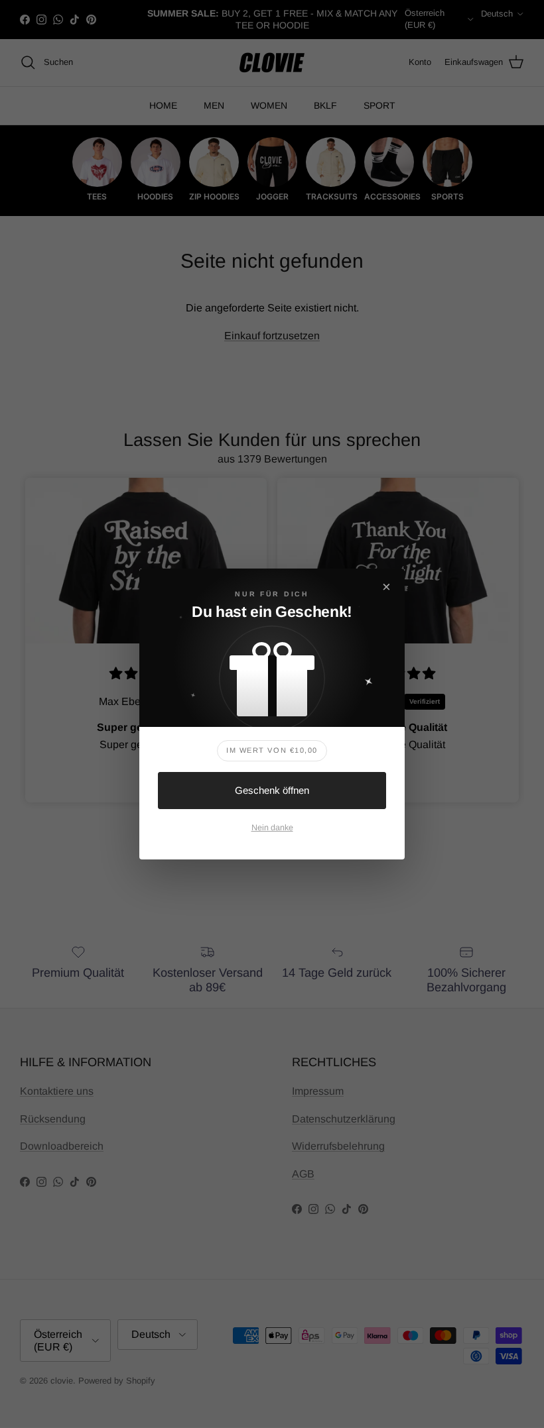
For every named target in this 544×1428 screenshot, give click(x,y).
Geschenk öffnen (272, 790)
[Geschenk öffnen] (272, 672)
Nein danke (272, 827)
